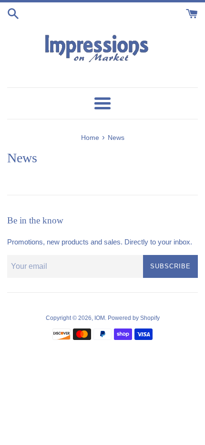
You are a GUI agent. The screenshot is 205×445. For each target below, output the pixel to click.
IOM (99, 318)
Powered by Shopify (134, 318)
